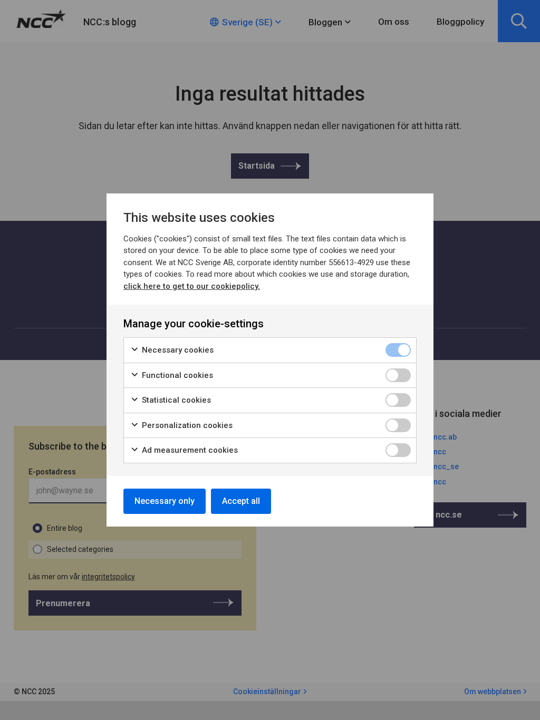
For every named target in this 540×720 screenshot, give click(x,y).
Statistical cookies (175, 400)
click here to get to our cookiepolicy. (191, 286)
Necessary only (164, 501)
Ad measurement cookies (189, 450)
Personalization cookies (186, 425)
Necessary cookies (177, 350)
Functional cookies (176, 375)
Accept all (241, 501)
